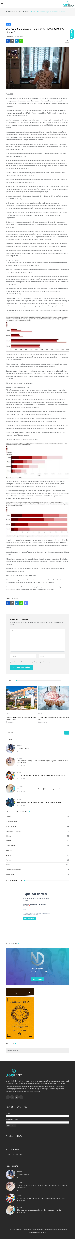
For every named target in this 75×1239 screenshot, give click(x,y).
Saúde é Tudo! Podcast (13, 870)
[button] (64, 680)
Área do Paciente (11, 821)
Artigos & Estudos (11, 826)
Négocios (9, 855)
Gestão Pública (10, 845)
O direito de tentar (23, 748)
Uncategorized (10, 874)
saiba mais (37, 979)
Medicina (9, 850)
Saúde (8, 713)
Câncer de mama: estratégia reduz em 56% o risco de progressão (39, 789)
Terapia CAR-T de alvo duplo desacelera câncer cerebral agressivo (39, 802)
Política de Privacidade (15, 1154)
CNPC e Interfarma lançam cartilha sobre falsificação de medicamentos (41, 775)
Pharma (8, 860)
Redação (10, 36)
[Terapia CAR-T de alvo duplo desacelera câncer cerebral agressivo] (10, 802)
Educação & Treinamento (13, 831)
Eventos (8, 841)
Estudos (20, 758)
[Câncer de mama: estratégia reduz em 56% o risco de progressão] (10, 788)
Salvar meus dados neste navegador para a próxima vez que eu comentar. (36, 662)
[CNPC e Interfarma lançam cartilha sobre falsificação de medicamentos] (10, 775)
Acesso (19, 745)
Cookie (10, 1158)
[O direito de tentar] (10, 748)
